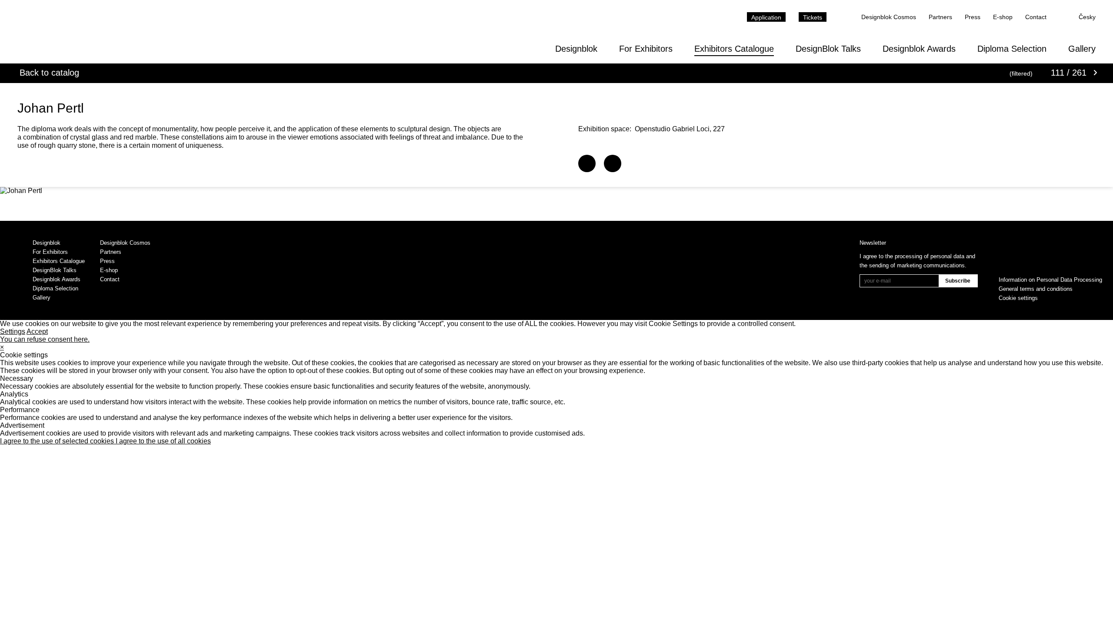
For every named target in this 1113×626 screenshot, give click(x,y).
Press (972, 16)
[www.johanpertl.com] (587, 163)
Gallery (1082, 48)
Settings (12, 331)
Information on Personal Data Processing (1050, 279)
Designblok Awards (919, 48)
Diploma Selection (1011, 48)
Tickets (812, 17)
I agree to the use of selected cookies (58, 441)
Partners (940, 16)
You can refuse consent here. (45, 339)
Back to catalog (49, 72)
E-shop (1003, 16)
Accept (37, 331)
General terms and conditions (1036, 289)
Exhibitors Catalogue (734, 48)
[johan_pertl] (612, 163)
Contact (1035, 16)
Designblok (576, 48)
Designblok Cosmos (888, 16)
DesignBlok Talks (828, 48)
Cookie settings (1018, 298)
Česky (1087, 16)
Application (766, 17)
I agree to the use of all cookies (163, 441)
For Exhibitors (646, 48)
